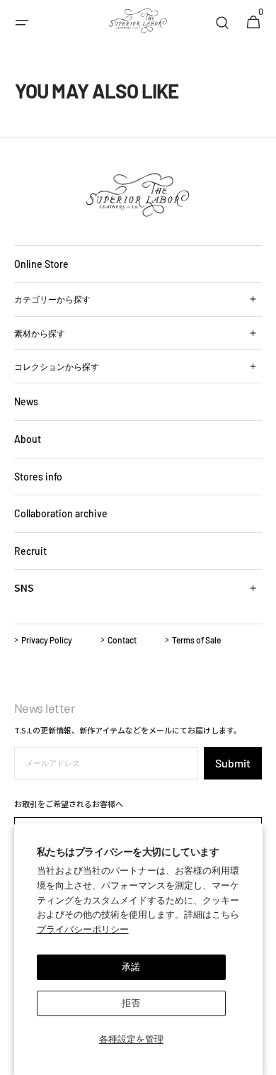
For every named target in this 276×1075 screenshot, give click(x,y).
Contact (122, 640)
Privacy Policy (46, 640)
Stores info (38, 477)
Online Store (41, 264)
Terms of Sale (196, 640)
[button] (22, 22)
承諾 (131, 966)
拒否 (131, 1002)
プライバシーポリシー (83, 929)
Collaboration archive (61, 513)
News (26, 401)
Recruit (30, 551)
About (27, 439)
